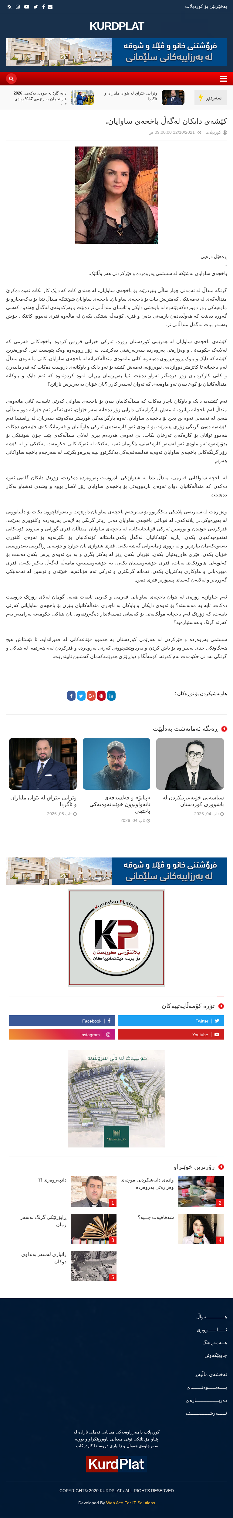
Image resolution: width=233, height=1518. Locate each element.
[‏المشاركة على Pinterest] (101, 696)
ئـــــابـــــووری (212, 1329)
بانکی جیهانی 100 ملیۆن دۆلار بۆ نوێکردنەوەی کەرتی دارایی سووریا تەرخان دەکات (37, 99)
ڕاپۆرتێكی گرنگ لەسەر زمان (43, 1221)
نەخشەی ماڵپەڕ (211, 1374)
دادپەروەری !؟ (52, 1179)
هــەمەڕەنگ (214, 1342)
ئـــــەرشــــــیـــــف (206, 1413)
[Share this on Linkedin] (111, 696)
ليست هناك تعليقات (140, 133)
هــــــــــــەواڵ (211, 1316)
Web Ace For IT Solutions (130, 1502)
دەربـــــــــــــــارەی (206, 1400)
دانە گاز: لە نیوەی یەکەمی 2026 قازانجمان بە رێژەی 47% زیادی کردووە (130, 99)
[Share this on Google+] (91, 696)
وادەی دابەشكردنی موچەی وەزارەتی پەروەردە (147, 1183)
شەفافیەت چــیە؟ (156, 1217)
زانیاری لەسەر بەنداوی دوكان (43, 1258)
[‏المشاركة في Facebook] (71, 696)
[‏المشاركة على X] (81, 696)
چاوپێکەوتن (215, 1355)
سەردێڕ (213, 97)
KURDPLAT (116, 26)
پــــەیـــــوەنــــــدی (207, 1387)
